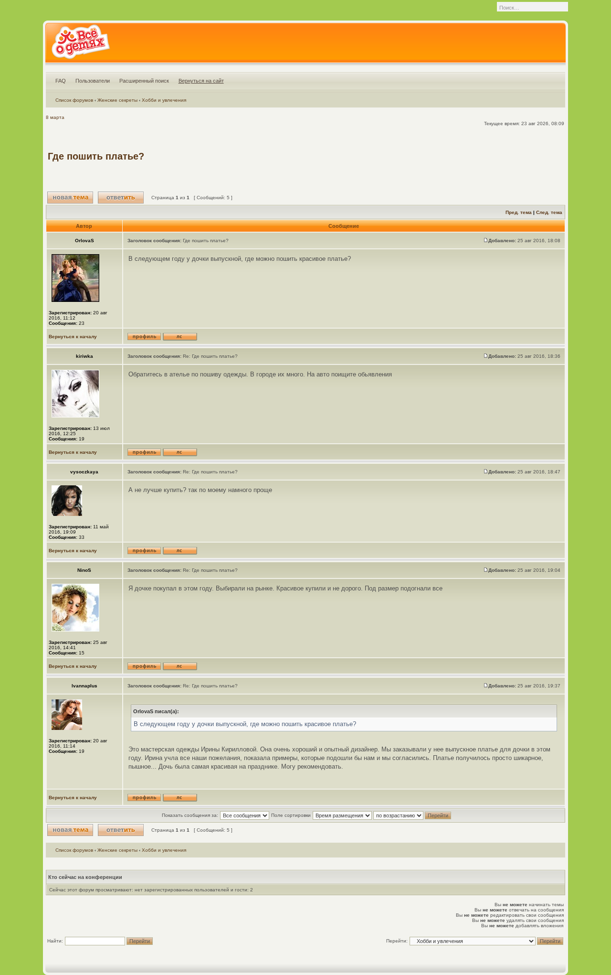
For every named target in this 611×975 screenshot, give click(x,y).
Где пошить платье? (96, 156)
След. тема (549, 212)
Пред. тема (519, 212)
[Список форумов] (80, 45)
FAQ (60, 81)
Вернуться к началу (73, 336)
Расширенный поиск (144, 81)
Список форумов (74, 100)
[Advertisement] (389, 156)
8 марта (55, 117)
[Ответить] (121, 198)
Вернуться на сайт (201, 81)
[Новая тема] (70, 198)
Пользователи (92, 81)
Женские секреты (117, 100)
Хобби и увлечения (164, 100)
